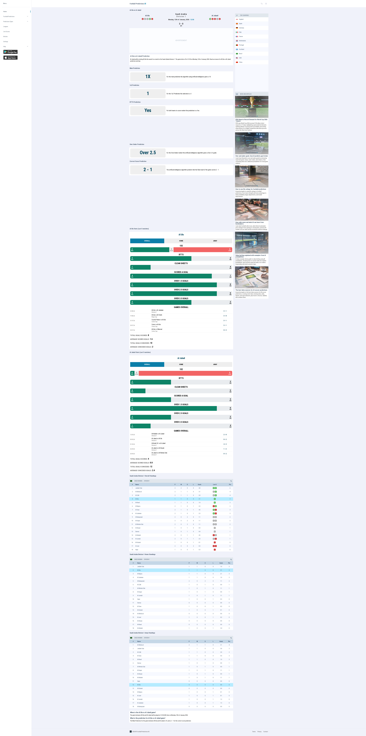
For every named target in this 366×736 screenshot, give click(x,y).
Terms (254, 731)
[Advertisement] (181, 40)
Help (16, 47)
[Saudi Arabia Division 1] (231, 481)
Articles (5, 36)
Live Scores (6, 31)
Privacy (259, 731)
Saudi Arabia (138, 481)
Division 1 (147, 481)
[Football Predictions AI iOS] (16, 57)
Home (5, 11)
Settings (5, 41)
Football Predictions (16, 17)
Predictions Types (16, 22)
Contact (265, 731)
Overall (147, 241)
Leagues (5, 26)
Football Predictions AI (143, 731)
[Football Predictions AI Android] (16, 52)
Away (215, 241)
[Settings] (262, 3)
